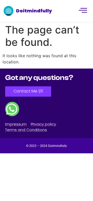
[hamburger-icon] (82, 11)
